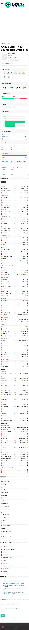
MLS (4, 522)
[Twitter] (12, 628)
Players (5, 43)
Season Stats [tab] (5, 161)
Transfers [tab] (18, 161)
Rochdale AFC (6, 136)
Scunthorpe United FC (15, 60)
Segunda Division (7, 531)
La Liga (4, 484)
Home (2, 43)
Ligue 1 (4, 489)
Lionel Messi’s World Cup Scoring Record (11, 583)
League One (4, 167)
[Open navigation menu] (1, 3)
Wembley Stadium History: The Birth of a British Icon (13, 585)
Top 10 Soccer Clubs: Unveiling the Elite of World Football (14, 588)
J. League (5, 511)
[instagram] (17, 628)
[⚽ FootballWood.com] (14, 4)
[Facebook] (11, 628)
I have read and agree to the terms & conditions (11, 608)
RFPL (4, 528)
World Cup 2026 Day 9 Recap (9, 581)
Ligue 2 (4, 520)
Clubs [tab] (12, 161)
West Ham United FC (7, 138)
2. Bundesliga (6, 503)
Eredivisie (5, 495)
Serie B (4, 500)
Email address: (4, 604)
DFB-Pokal (5, 509)
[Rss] (9, 628)
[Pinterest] (13, 628)
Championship (6, 506)
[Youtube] (15, 628)
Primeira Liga (6, 498)
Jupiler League (6, 514)
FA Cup (3, 169)
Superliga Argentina (7, 536)
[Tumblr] (16, 628)
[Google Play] (19, 628)
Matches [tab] (25, 161)
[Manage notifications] (3, 627)
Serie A (4, 486)
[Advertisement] (14, 26)
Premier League (6, 481)
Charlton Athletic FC (7, 134)
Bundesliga (5, 492)
